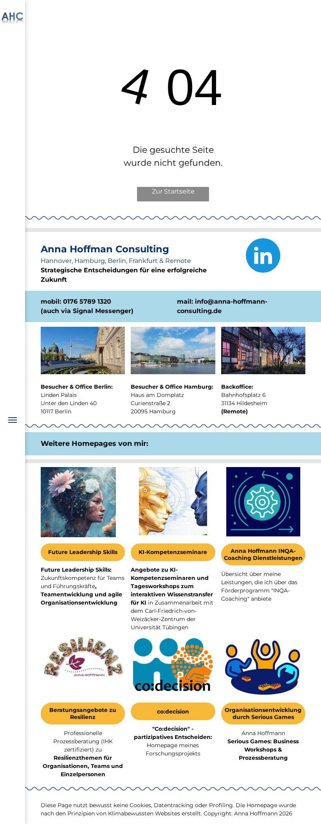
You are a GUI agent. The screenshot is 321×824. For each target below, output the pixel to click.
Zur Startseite (173, 191)
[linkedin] (263, 256)
